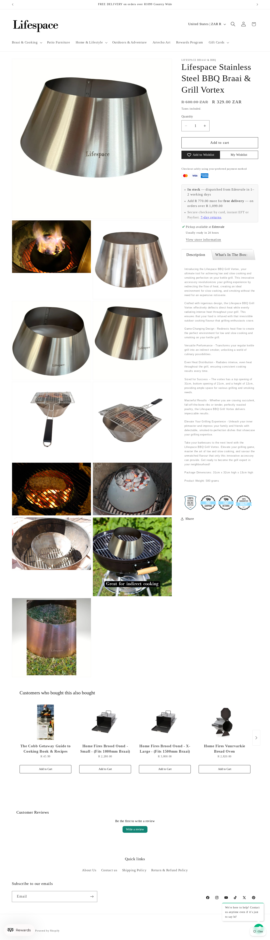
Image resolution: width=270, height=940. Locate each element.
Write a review (135, 829)
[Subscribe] (92, 896)
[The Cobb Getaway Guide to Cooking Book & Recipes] (45, 722)
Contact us (109, 870)
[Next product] (256, 738)
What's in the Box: (231, 255)
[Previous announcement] (12, 4)
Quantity (187, 116)
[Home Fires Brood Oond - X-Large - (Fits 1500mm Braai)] (165, 722)
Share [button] (189, 519)
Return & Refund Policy (169, 870)
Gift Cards (217, 42)
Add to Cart (45, 769)
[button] (26, 42)
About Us (89, 870)
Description (195, 255)
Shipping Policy (134, 870)
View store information (203, 240)
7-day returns (211, 217)
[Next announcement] (257, 4)
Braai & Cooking (25, 42)
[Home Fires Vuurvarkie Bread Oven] (224, 722)
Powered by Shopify (47, 930)
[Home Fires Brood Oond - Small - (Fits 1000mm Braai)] (105, 722)
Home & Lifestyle (89, 42)
